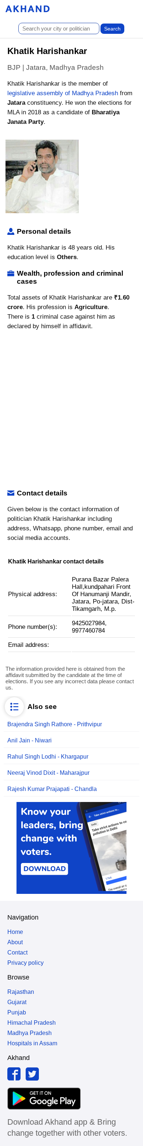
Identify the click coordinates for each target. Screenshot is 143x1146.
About (15, 942)
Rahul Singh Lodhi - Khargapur (47, 756)
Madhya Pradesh (29, 1033)
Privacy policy (25, 963)
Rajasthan (20, 992)
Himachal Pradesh (31, 1023)
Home (15, 932)
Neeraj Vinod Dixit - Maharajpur (48, 773)
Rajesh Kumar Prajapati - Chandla (52, 789)
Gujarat (16, 1002)
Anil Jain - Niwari (29, 740)
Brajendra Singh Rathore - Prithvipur (54, 724)
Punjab (16, 1012)
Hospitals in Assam (32, 1043)
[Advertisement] (71, 410)
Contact (17, 952)
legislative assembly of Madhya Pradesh (62, 93)
